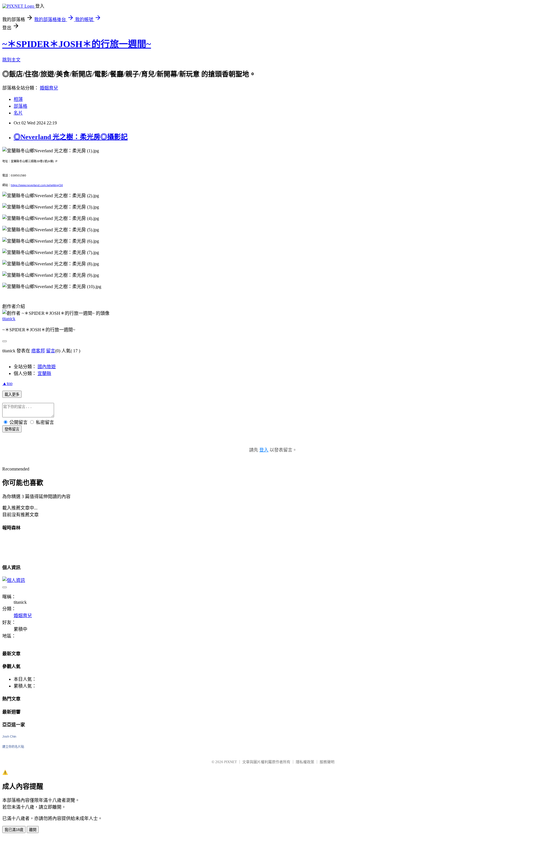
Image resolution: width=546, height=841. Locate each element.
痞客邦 (38, 350)
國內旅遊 (47, 366)
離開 (32, 830)
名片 (18, 113)
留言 (50, 350)
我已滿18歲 (14, 830)
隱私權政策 (305, 762)
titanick (8, 318)
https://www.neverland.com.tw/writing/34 (37, 185)
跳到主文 (11, 59)
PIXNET (230, 762)
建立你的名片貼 (13, 746)
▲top (7, 383)
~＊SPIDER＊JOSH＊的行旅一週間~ (76, 44)
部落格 (20, 106)
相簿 (18, 99)
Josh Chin (9, 736)
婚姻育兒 (49, 88)
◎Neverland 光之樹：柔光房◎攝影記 (71, 137)
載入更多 (12, 394)
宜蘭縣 (44, 373)
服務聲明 (327, 762)
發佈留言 (12, 429)
